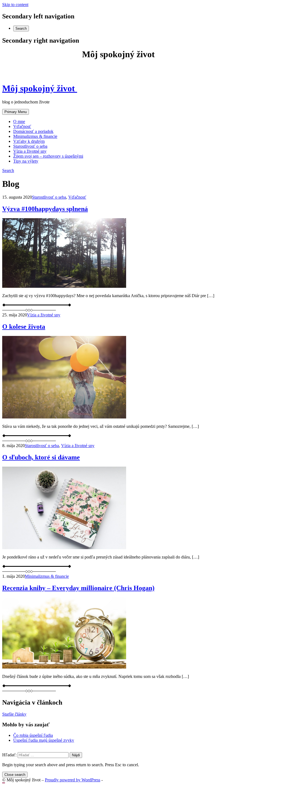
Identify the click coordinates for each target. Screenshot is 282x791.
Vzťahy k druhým (29, 141)
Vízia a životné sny (30, 151)
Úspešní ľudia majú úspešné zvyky (43, 740)
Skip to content (15, 4)
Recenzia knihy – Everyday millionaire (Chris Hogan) (78, 588)
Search (21, 28)
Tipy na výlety (25, 161)
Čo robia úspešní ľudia (33, 735)
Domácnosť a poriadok (33, 131)
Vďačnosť (22, 126)
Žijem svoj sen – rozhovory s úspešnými (48, 156)
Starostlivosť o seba (30, 146)
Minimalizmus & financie (35, 136)
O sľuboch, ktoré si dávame (41, 457)
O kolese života (23, 326)
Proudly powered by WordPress (72, 780)
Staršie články (14, 714)
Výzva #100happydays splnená (45, 208)
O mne (19, 121)
